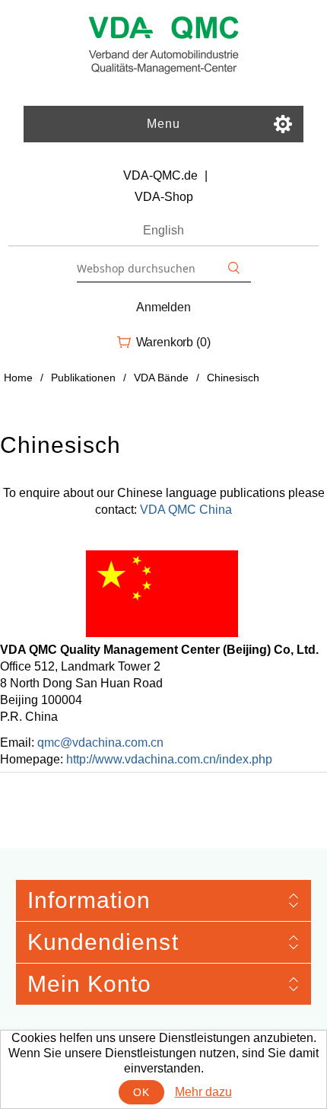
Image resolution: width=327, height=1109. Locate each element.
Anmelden (163, 307)
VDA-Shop (164, 196)
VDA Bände (161, 377)
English (163, 230)
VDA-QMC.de (160, 175)
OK (141, 1092)
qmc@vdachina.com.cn (100, 742)
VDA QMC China (186, 509)
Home (18, 377)
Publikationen (83, 377)
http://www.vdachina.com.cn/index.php (169, 759)
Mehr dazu (203, 1091)
